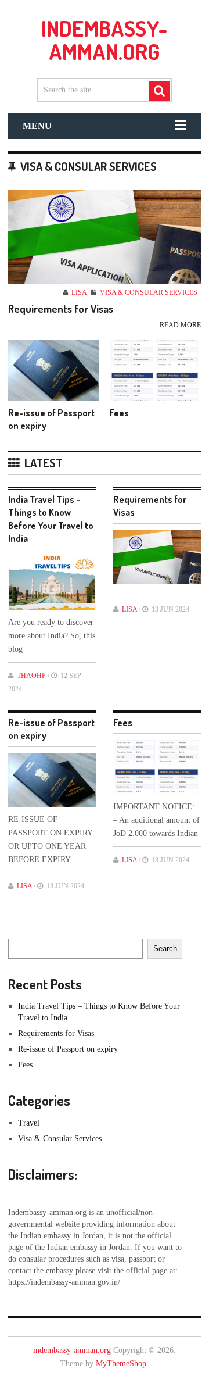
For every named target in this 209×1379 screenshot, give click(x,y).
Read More (180, 325)
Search (165, 948)
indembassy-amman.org (104, 39)
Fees (119, 413)
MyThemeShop (121, 1363)
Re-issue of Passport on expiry (68, 1049)
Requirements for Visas (60, 309)
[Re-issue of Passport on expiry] (53, 370)
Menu (37, 126)
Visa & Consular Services (148, 292)
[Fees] (155, 370)
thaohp (31, 675)
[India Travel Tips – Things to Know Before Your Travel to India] (52, 583)
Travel (28, 1123)
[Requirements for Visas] (104, 237)
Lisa (79, 292)
